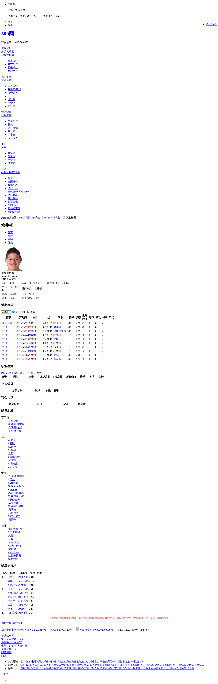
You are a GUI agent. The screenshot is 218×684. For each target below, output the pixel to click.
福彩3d (83, 661)
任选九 (11, 156)
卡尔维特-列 (15, 529)
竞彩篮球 (6, 112)
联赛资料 (38, 217)
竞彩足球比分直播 (41, 668)
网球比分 (24, 191)
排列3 (4, 172)
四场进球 (25, 668)
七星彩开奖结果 (119, 665)
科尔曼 (12, 440)
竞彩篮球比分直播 (61, 668)
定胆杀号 (13, 70)
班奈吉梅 (15, 499)
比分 (10, 96)
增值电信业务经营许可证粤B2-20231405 (23, 629)
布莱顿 (32, 343)
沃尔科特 (16, 545)
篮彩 (76, 661)
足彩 (3, 143)
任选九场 (105, 668)
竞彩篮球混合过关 (120, 668)
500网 (7, 33)
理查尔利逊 (16, 532)
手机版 (11, 4)
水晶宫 (57, 347)
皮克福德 (13, 420)
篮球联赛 (13, 198)
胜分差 (11, 131)
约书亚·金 (13, 552)
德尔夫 (13, 489)
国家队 (37, 372)
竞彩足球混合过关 (173, 668)
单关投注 (13, 86)
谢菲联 (57, 327)
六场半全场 (157, 668)
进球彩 (11, 163)
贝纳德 (12, 509)
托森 (10, 539)
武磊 (10, 604)
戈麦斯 (15, 503)
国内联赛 (6, 372)
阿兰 (12, 479)
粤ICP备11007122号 (61, 629)
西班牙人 (23, 604)
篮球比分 (13, 191)
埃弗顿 (56, 217)
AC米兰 (22, 608)
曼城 (56, 354)
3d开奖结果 (55, 665)
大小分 (11, 134)
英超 (47, 217)
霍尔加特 (15, 456)
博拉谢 (12, 549)
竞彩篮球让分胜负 (140, 668)
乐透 (3, 169)
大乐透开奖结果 (70, 665)
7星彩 (17, 172)
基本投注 (13, 60)
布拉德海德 (17, 492)
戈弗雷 (12, 460)
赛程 (10, 235)
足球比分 (13, 188)
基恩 (12, 443)
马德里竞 (23, 592)
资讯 (10, 25)
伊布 (10, 608)
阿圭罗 (11, 576)
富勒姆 (57, 358)
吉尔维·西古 (17, 496)
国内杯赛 (28, 372)
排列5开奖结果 (178, 665)
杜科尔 (15, 482)
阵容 (10, 239)
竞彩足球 (6, 76)
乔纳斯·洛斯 (15, 427)
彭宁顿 (13, 467)
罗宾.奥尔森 (15, 430)
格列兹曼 (13, 612)
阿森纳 (32, 335)
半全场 (11, 102)
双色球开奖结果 (195, 665)
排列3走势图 (27, 665)
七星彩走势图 (102, 665)
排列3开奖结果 (146, 665)
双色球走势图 (162, 665)
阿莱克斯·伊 (17, 486)
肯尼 (10, 453)
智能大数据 (14, 211)
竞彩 (71, 661)
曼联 (30, 323)
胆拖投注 (13, 67)
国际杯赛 (17, 372)
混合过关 (13, 92)
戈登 (10, 535)
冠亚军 (11, 106)
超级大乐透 (7, 51)
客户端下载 (14, 208)
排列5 (11, 172)
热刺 (56, 339)
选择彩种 (6, 48)
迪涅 (13, 446)
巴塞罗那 (23, 576)
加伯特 (15, 463)
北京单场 (99, 661)
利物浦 (32, 350)
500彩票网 (25, 217)
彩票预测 (120, 661)
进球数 (11, 99)
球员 (10, 242)
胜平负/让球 (14, 89)
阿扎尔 (11, 588)
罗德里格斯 (17, 506)
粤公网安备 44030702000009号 (96, 629)
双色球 (139, 661)
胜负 (10, 124)
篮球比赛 (189, 668)
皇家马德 (23, 580)
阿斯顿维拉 (59, 331)
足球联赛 (13, 195)
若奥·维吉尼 (17, 424)
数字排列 (31, 661)
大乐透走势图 (86, 665)
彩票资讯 (13, 201)
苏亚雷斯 (13, 592)
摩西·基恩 (13, 542)
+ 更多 (4, 674)
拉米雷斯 (16, 555)
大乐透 (90, 661)
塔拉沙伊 (13, 559)
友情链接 (18, 623)
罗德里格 (13, 584)
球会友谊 (20, 311)
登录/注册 (211, 24)
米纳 (13, 450)
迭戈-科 (12, 596)
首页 (10, 21)
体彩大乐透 (42, 661)
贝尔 (10, 580)
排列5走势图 (41, 665)
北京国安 (23, 600)
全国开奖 (13, 181)
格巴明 (15, 513)
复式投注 (13, 64)
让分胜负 (13, 128)
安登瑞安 (15, 516)
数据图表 (13, 185)
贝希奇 (12, 519)
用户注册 (6, 623)
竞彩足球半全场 (91, 668)
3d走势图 (133, 665)
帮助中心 (13, 205)
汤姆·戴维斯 (17, 476)
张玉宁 (11, 600)
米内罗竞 (23, 596)
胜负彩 (11, 153)
